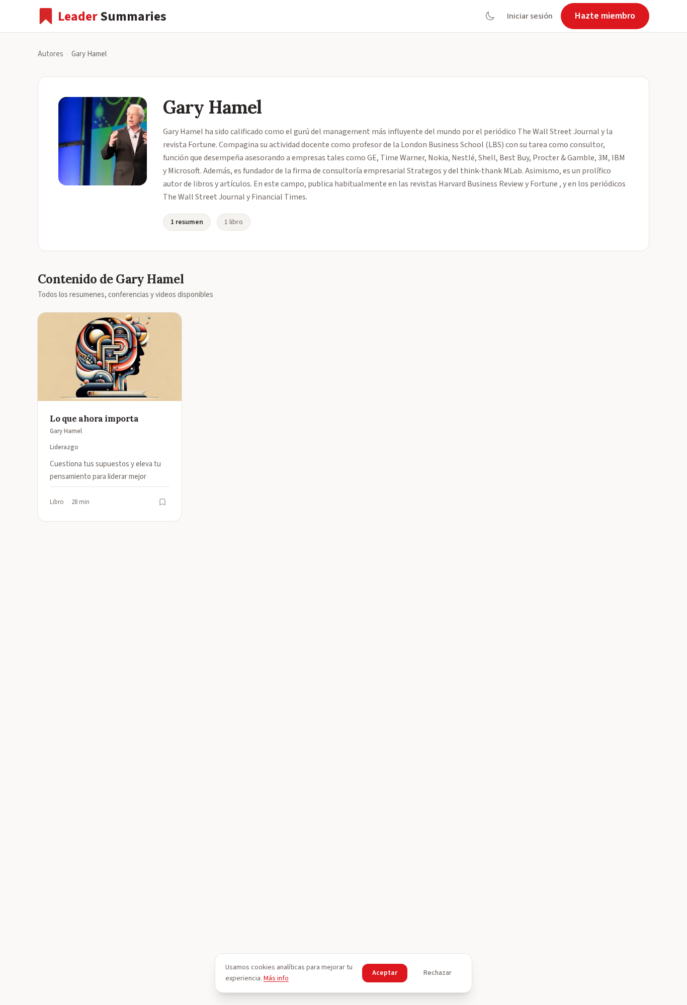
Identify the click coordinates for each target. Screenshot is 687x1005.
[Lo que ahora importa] (110, 417)
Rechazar (437, 973)
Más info (276, 978)
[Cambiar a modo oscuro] (490, 16)
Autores (50, 54)
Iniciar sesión (530, 16)
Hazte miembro (605, 16)
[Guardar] (162, 502)
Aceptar (384, 973)
